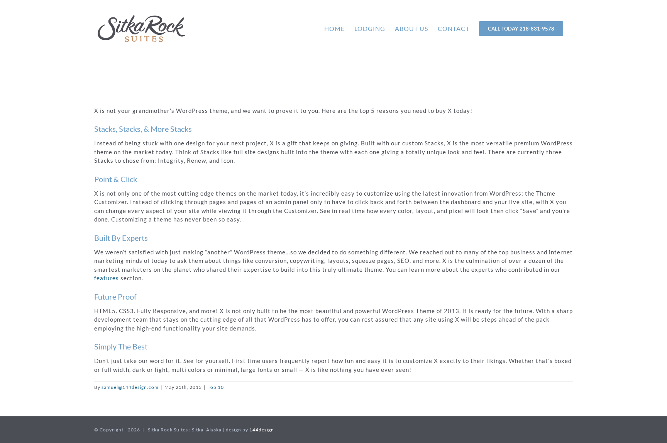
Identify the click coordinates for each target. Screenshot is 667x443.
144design (261, 430)
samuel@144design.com (130, 387)
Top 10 (216, 387)
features (106, 277)
